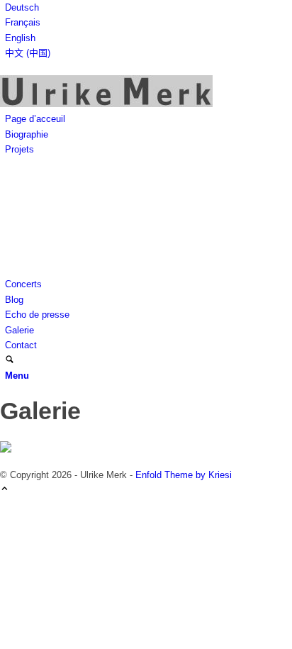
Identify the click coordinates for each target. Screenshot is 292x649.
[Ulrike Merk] (106, 104)
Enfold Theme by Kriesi (183, 475)
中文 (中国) (27, 53)
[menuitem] (148, 7)
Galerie (40, 410)
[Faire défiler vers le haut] (4, 489)
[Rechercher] (9, 360)
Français (22, 22)
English (20, 38)
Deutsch (22, 7)
